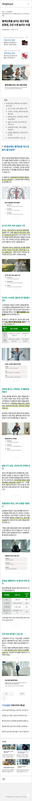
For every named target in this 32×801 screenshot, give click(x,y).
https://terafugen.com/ (10, 50)
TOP (28, 795)
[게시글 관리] (4, 698)
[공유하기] (11, 694)
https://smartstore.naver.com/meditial (14, 37)
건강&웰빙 (6, 705)
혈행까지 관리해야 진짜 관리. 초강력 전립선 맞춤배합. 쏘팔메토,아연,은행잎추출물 (10, 44)
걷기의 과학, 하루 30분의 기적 (17, 108)
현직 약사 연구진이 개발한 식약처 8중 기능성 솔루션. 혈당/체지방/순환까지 (10, 57)
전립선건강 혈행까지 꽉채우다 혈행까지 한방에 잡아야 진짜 (10, 40)
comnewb (23, 796)
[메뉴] (28, 3)
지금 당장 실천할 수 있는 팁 (16, 138)
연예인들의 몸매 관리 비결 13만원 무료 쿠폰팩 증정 (10, 53)
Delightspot (7, 3)
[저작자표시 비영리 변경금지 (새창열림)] (28, 693)
